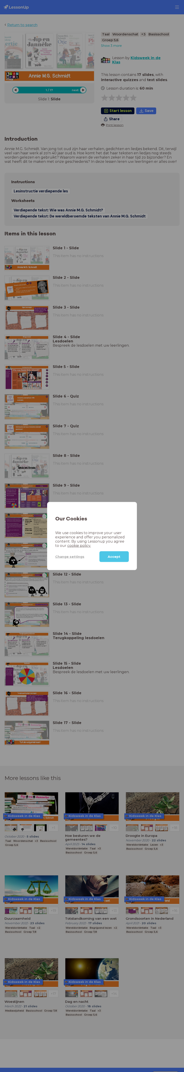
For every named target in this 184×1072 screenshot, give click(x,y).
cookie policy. (79, 546)
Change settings (69, 556)
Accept (114, 557)
